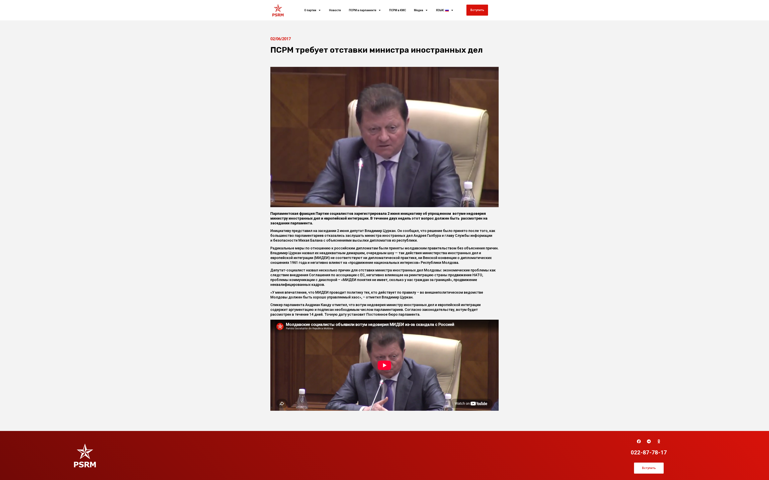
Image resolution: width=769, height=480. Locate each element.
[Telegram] (649, 441)
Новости (335, 10)
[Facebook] (639, 441)
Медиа (418, 10)
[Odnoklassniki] (659, 441)
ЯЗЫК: (440, 10)
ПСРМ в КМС (397, 10)
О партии (310, 10)
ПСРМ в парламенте (362, 10)
